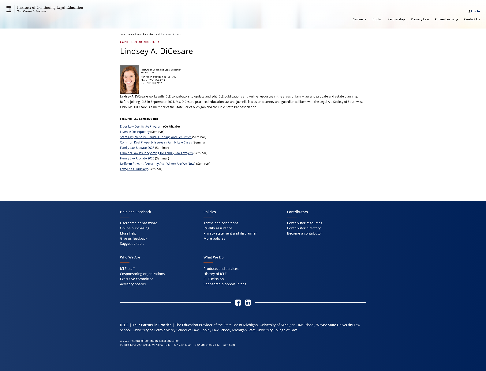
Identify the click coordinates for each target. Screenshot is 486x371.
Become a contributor (304, 233)
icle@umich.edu (204, 344)
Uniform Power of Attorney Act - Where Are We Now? (158, 164)
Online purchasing (134, 228)
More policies (214, 238)
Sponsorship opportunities (225, 283)
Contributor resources (304, 222)
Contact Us (472, 19)
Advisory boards (133, 283)
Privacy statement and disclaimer (230, 233)
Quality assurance (218, 228)
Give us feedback (133, 238)
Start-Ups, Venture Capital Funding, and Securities (156, 137)
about (132, 34)
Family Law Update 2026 (137, 158)
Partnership (396, 19)
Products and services (221, 268)
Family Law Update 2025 (137, 148)
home (123, 34)
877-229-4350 (182, 344)
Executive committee (136, 278)
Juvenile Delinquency (135, 132)
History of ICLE (215, 273)
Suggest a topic (132, 243)
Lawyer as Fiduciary (134, 169)
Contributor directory (304, 228)
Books (377, 19)
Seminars (359, 19)
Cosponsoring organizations (142, 273)
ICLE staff (127, 268)
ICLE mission (214, 278)
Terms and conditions (221, 222)
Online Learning (446, 19)
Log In (475, 11)
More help (128, 233)
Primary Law (420, 19)
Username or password (138, 222)
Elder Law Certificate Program (141, 126)
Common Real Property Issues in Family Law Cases (156, 142)
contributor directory (148, 34)
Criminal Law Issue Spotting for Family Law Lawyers (156, 153)
